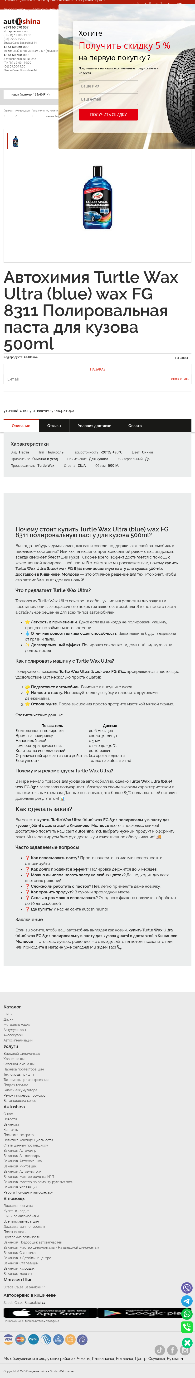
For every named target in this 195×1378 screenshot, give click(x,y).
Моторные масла (17, 1024)
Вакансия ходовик (18, 1274)
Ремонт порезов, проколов (24, 1095)
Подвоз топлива (16, 1085)
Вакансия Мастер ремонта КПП (29, 1177)
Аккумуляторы (15, 1030)
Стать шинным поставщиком (26, 1145)
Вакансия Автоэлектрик (22, 1171)
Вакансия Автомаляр (20, 1150)
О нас (8, 1114)
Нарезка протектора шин (24, 1069)
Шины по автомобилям (21, 1216)
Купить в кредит (16, 1211)
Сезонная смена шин (20, 1064)
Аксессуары (15, 9)
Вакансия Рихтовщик (20, 1166)
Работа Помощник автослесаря (29, 1192)
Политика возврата (19, 1135)
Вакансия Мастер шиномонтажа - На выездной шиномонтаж (51, 1247)
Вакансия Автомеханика (23, 1161)
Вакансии (11, 1124)
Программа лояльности (22, 1237)
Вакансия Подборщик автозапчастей (33, 1242)
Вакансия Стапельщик (21, 1263)
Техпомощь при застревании (26, 1080)
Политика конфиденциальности (28, 1140)
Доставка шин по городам (24, 1227)
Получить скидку (108, 114)
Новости (10, 1119)
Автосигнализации (49, 9)
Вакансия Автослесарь (22, 1156)
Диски (8, 1019)
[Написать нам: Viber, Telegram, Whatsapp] (187, 1343)
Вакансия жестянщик (20, 1187)
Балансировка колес (20, 1101)
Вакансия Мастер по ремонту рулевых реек (38, 1182)
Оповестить (180, 379)
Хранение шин (15, 1059)
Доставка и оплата (18, 1206)
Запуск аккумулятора (20, 1090)
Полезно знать (15, 1232)
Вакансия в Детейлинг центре (27, 1258)
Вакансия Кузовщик (19, 1268)
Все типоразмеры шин (21, 1221)
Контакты (11, 1130)
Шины (8, 1014)
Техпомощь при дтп (19, 1074)
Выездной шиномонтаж (22, 1053)
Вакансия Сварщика (20, 1253)
